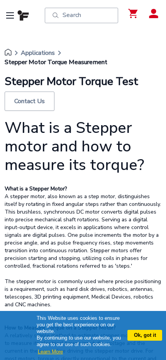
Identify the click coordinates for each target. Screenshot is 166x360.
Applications (38, 53)
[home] (8, 53)
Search (72, 15)
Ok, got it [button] (145, 335)
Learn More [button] (50, 352)
